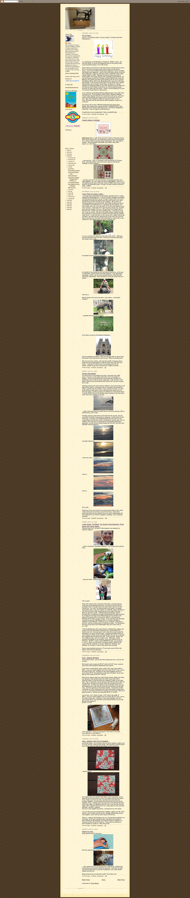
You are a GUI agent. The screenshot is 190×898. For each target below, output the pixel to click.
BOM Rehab (85, 138)
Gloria (119, 629)
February (70, 196)
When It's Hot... (72, 187)
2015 (68, 150)
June (69, 189)
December (71, 157)
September (71, 163)
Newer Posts (86, 880)
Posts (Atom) (95, 883)
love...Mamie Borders (73, 182)
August (70, 165)
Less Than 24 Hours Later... (93, 194)
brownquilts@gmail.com (71, 87)
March (70, 194)
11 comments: (100, 187)
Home (103, 880)
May (69, 191)
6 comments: (100, 735)
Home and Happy (72, 175)
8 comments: (100, 367)
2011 (68, 200)
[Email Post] (106, 114)
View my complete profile (71, 73)
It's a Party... (71, 168)
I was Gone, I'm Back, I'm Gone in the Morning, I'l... (73, 179)
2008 (68, 205)
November (71, 159)
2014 (68, 152)
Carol (69, 43)
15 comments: (100, 876)
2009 (68, 204)
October (70, 161)
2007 (68, 207)
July (69, 166)
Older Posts (121, 880)
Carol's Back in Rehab (74, 170)
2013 (68, 154)
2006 (68, 209)
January (70, 198)
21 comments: (100, 651)
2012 (68, 156)
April (69, 193)
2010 (68, 202)
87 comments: (100, 114)
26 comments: (100, 518)
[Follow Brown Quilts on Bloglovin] (72, 81)
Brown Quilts (73, 9)
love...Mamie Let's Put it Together (95, 741)
